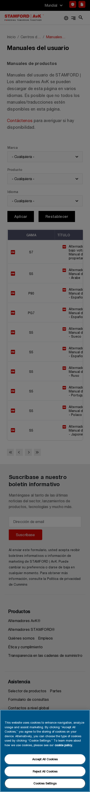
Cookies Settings (45, 783)
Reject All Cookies (45, 771)
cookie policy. (64, 745)
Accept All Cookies (45, 759)
